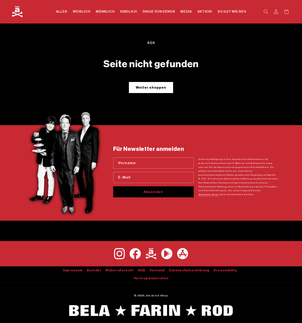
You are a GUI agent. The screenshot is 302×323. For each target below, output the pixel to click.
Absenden (153, 192)
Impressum (73, 270)
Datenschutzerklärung (189, 270)
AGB (141, 270)
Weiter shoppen (151, 87)
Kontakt (94, 270)
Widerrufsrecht (119, 270)
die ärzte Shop (157, 295)
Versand (157, 270)
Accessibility (225, 270)
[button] (266, 12)
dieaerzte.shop (208, 194)
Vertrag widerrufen (151, 278)
